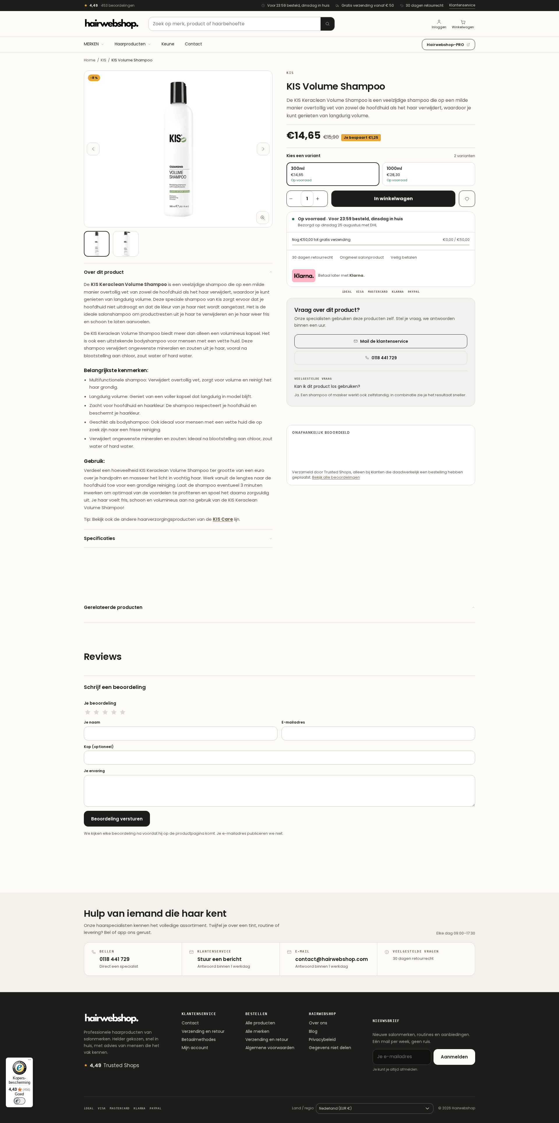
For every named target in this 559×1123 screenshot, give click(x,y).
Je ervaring (94, 771)
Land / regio (303, 1108)
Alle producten (260, 1023)
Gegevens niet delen (330, 1048)
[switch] (19, 1100)
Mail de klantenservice (384, 341)
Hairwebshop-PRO (445, 44)
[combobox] (241, 24)
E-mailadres (293, 722)
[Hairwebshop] (111, 24)
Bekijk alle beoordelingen (336, 477)
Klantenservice (462, 5)
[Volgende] (263, 149)
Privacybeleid (322, 1039)
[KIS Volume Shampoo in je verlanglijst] (467, 199)
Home (89, 60)
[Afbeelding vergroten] (262, 217)
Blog (313, 1031)
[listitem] (96, 244)
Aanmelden (454, 1057)
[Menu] (29, 1061)
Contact (190, 1023)
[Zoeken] (328, 24)
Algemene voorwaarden (269, 1048)
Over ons (318, 1023)
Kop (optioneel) (99, 746)
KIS (103, 60)
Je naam (92, 722)
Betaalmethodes (199, 1039)
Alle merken (257, 1031)
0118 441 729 (384, 358)
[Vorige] (93, 149)
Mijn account (195, 1048)
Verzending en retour (203, 1031)
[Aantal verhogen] (321, 199)
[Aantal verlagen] (294, 199)
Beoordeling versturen (117, 819)
